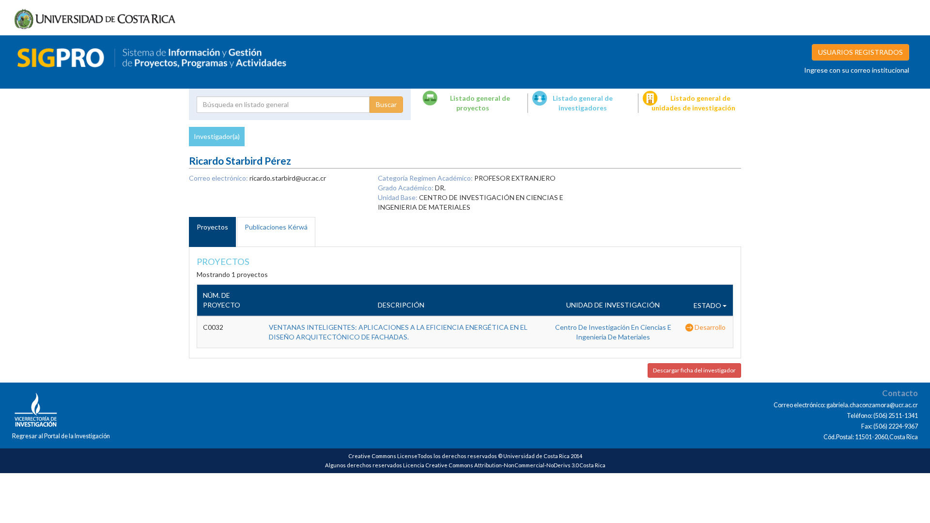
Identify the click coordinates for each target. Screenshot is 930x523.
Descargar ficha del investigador (694, 370)
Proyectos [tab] (212, 227)
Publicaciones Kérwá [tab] (276, 227)
